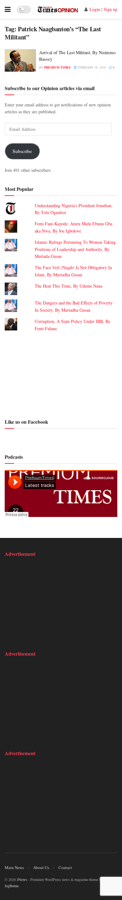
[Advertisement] (61, 374)
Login (94, 9)
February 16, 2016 (91, 67)
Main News (14, 867)
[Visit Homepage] (57, 9)
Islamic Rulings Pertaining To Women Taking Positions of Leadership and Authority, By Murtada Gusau (75, 249)
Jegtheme (11, 885)
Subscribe (22, 151)
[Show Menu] (8, 9)
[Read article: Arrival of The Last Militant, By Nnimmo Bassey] (20, 60)
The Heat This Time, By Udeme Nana (68, 286)
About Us (41, 867)
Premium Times (57, 67)
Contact (65, 867)
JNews (22, 879)
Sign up (110, 9)
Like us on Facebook (26, 421)
